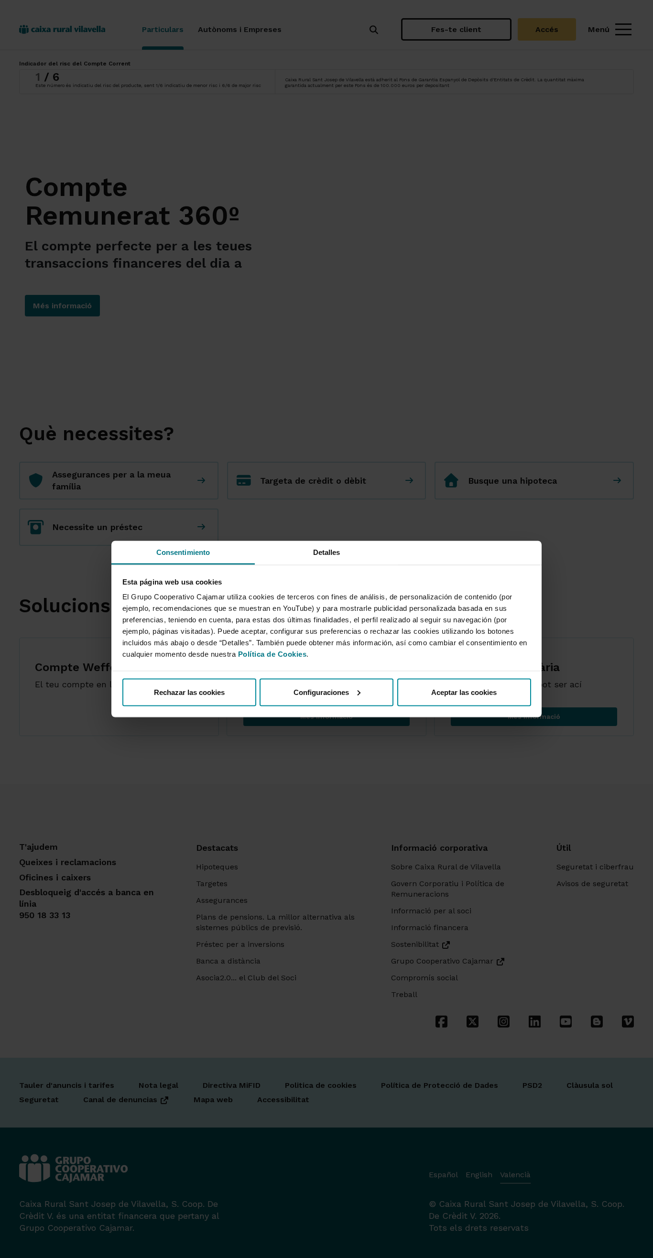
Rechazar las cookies (189, 692)
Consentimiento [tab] (183, 552)
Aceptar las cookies (464, 692)
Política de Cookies (272, 654)
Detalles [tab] (326, 552)
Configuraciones (321, 692)
